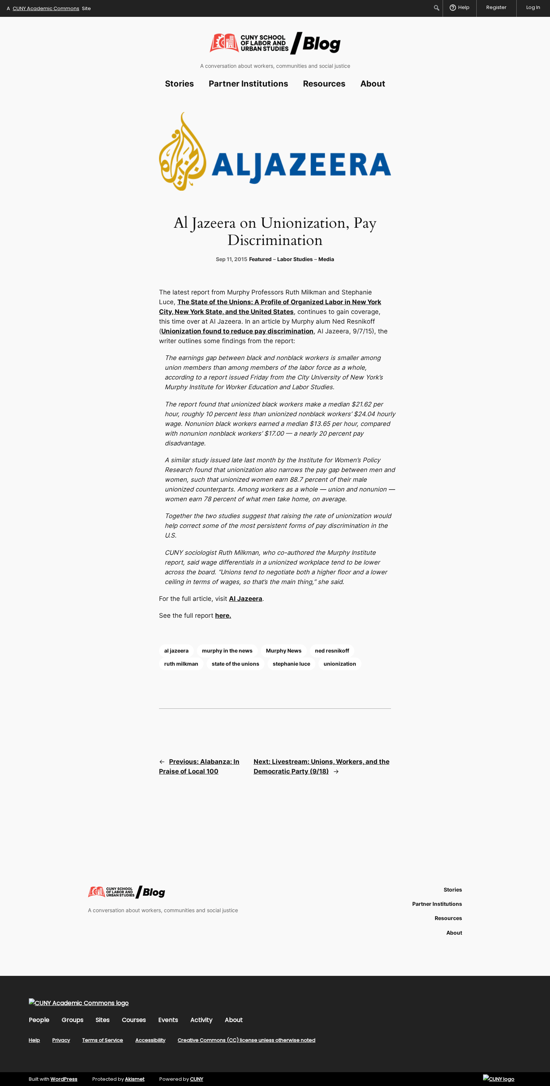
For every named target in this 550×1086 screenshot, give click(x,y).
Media (326, 259)
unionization (340, 663)
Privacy (61, 1040)
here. (223, 615)
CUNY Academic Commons (46, 8)
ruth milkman (181, 663)
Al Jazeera (245, 598)
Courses (134, 1020)
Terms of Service (102, 1040)
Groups (72, 1020)
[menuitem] (437, 8)
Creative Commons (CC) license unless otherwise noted (246, 1040)
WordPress (64, 1079)
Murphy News (284, 650)
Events (168, 1020)
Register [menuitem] (496, 7)
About (234, 1020)
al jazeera (176, 650)
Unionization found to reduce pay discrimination (237, 331)
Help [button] (464, 7)
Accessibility (150, 1040)
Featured (260, 259)
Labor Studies (295, 259)
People (39, 1020)
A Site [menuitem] (49, 8)
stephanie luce (291, 663)
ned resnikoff (332, 650)
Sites (103, 1020)
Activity (201, 1020)
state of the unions (235, 663)
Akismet (134, 1079)
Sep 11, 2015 (231, 259)
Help (34, 1040)
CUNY (196, 1079)
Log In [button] (533, 7)
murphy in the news (227, 650)
